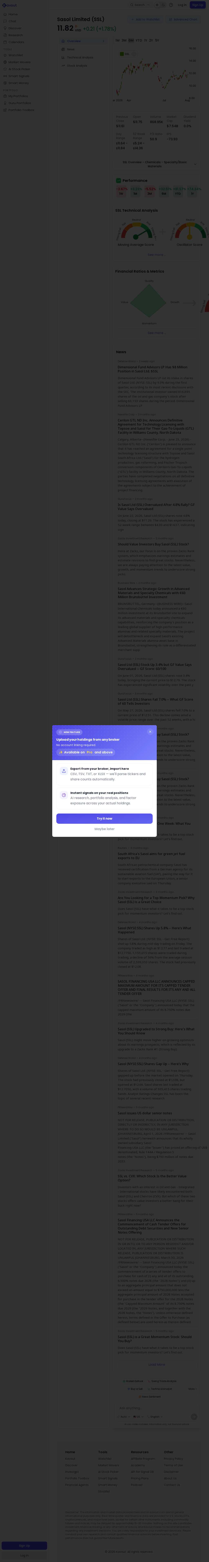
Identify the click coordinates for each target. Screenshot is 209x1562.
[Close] (150, 731)
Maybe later (104, 829)
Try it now (104, 818)
